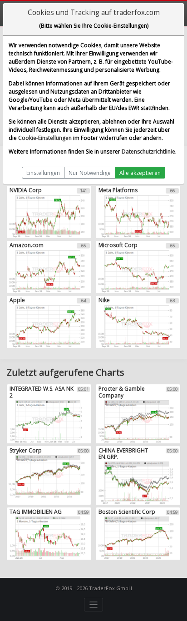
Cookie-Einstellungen (45, 138)
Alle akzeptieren (140, 173)
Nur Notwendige (90, 173)
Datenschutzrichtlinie (148, 151)
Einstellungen (43, 173)
